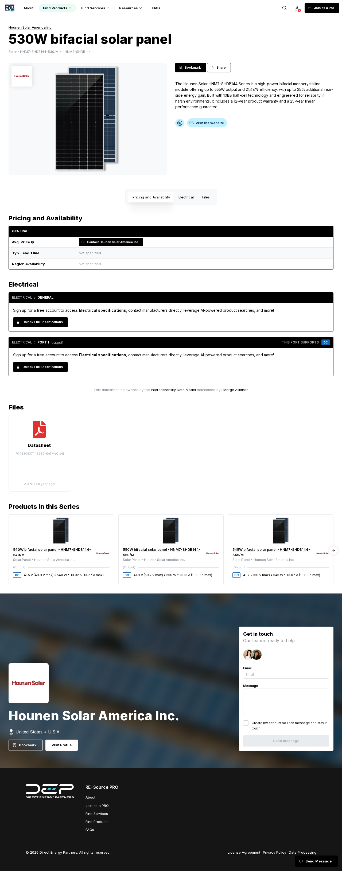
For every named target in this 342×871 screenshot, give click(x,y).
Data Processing (302, 852)
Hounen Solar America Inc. (30, 27)
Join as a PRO (97, 805)
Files (206, 197)
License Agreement (244, 852)
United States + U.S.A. (38, 732)
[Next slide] (333, 550)
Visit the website (210, 123)
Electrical (186, 197)
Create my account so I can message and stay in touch (290, 725)
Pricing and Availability (151, 197)
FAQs (90, 829)
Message (250, 686)
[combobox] (203, 264)
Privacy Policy (274, 852)
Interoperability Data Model (173, 390)
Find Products (97, 821)
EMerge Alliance (234, 390)
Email (247, 668)
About (90, 797)
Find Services (97, 813)
